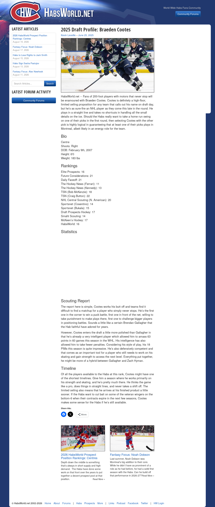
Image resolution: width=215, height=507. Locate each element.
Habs (79, 503)
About (57, 503)
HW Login (159, 503)
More (100, 503)
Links (111, 503)
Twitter (144, 503)
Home (48, 503)
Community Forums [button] (188, 14)
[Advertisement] (184, 48)
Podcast (121, 503)
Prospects (89, 503)
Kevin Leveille (68, 35)
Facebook (133, 503)
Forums (66, 503)
